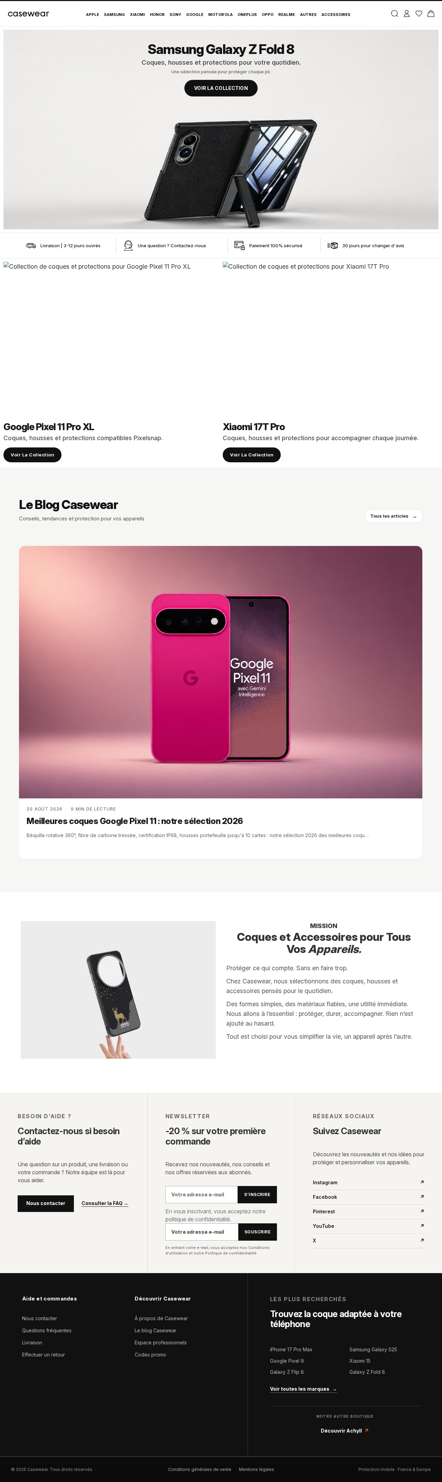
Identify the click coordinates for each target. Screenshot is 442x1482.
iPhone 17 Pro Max (291, 1349)
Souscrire (257, 1231)
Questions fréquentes (46, 1330)
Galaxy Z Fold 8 (367, 1372)
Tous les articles (393, 515)
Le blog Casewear (155, 1330)
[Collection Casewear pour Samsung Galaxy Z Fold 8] (221, 129)
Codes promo (150, 1355)
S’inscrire (257, 1194)
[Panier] (430, 13)
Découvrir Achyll (345, 1431)
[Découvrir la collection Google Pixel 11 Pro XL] (111, 338)
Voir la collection (221, 88)
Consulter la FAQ (104, 1203)
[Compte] (406, 13)
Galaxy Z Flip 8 (287, 1372)
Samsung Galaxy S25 (373, 1349)
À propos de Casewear (161, 1318)
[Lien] (30, 245)
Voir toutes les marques (303, 1389)
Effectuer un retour (43, 1355)
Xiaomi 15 (360, 1361)
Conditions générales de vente (199, 1469)
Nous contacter (45, 1203)
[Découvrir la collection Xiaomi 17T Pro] (331, 338)
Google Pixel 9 (287, 1361)
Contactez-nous (188, 245)
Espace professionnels (161, 1342)
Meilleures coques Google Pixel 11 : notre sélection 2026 (135, 821)
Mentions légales (256, 1469)
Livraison (32, 1342)
